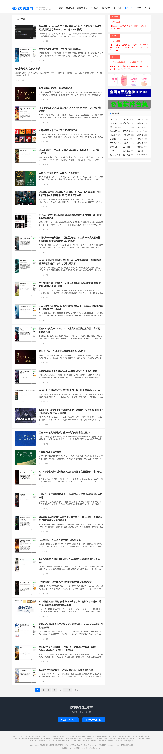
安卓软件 (70, 8)
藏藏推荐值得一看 (116, 155)
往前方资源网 (22, 8)
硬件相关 (128, 151)
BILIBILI (142, 131)
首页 (61, 8)
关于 (139, 8)
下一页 (67, 690)
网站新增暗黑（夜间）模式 (27, 68)
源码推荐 (142, 147)
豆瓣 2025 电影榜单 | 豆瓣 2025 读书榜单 (59, 172)
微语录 (128, 119)
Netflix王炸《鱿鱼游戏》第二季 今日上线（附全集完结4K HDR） (70, 390)
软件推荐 (142, 119)
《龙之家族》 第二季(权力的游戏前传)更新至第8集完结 (65, 582)
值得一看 (128, 8)
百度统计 (124, 745)
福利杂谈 (142, 135)
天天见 (127, 139)
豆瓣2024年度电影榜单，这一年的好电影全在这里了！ (65, 432)
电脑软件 (81, 8)
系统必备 (142, 139)
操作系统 (94, 8)
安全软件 (141, 151)
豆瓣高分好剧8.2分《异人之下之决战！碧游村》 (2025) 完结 (68, 371)
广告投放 (66, 745)
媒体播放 (142, 143)
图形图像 (128, 131)
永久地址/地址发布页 (93, 720)
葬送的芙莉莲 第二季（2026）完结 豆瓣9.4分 (61, 49)
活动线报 (117, 8)
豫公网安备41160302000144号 (109, 745)
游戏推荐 (115, 131)
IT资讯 (114, 151)
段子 (114, 119)
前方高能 (128, 123)
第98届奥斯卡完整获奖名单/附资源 (55, 88)
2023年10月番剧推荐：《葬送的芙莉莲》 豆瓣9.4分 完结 (66, 670)
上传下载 (128, 147)
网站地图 (80, 745)
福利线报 (142, 123)
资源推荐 (128, 143)
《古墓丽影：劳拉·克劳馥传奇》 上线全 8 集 (60, 540)
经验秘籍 (128, 135)
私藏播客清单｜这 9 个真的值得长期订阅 (58, 130)
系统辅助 (115, 127)
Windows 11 (142, 155)
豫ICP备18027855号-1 (91, 745)
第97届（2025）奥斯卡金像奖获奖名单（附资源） (63, 351)
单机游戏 (115, 143)
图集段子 (115, 135)
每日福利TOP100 (68, 720)
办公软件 (115, 139)
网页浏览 (128, 155)
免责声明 (59, 745)
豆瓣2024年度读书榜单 (50, 452)
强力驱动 (131, 745)
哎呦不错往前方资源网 (47, 745)
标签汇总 (73, 745)
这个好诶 (115, 147)
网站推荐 (106, 8)
